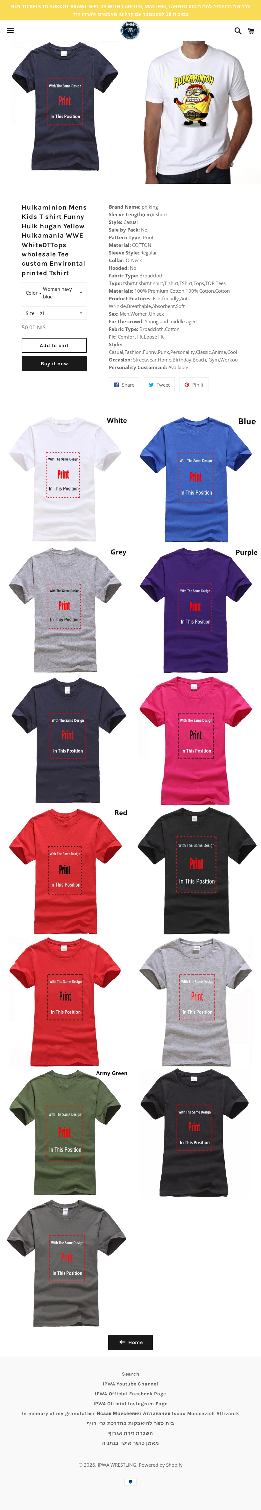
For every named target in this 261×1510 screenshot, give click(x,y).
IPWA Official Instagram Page (131, 1403)
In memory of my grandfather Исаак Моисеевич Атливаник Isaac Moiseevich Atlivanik (130, 1413)
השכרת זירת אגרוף (130, 1433)
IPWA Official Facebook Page (130, 1394)
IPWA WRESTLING (117, 1465)
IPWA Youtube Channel (131, 1384)
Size (30, 313)
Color (32, 293)
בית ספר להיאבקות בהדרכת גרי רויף (130, 1423)
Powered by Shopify (161, 1465)
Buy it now (54, 364)
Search (130, 1374)
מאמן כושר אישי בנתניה (130, 1443)
